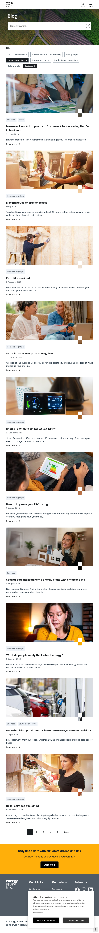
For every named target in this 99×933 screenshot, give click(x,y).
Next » (66, 832)
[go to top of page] (95, 929)
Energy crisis (21, 54)
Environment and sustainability (46, 54)
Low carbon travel (40, 60)
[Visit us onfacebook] (77, 890)
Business (29, 66)
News (21, 119)
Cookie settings (76, 920)
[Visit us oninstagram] (84, 890)
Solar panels (14, 66)
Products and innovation (66, 60)
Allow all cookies (46, 920)
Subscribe (49, 864)
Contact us (34, 889)
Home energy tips (16, 60)
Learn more (38, 913)
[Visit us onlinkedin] (90, 890)
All (9, 54)
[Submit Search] (88, 26)
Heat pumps (72, 54)
